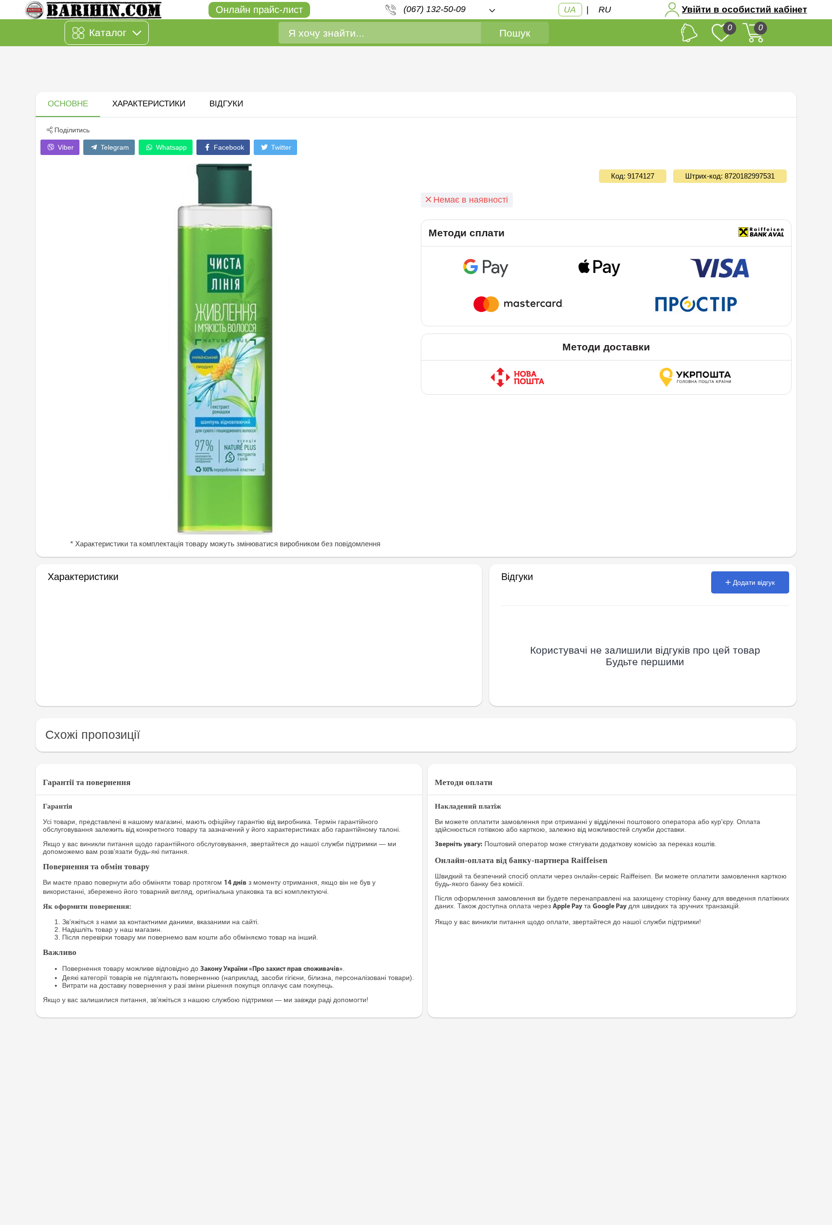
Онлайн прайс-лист (259, 9)
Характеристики (148, 103)
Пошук (514, 33)
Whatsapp (170, 147)
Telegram (114, 147)
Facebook (228, 147)
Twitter (280, 147)
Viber (65, 147)
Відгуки (226, 103)
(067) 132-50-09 (434, 9)
